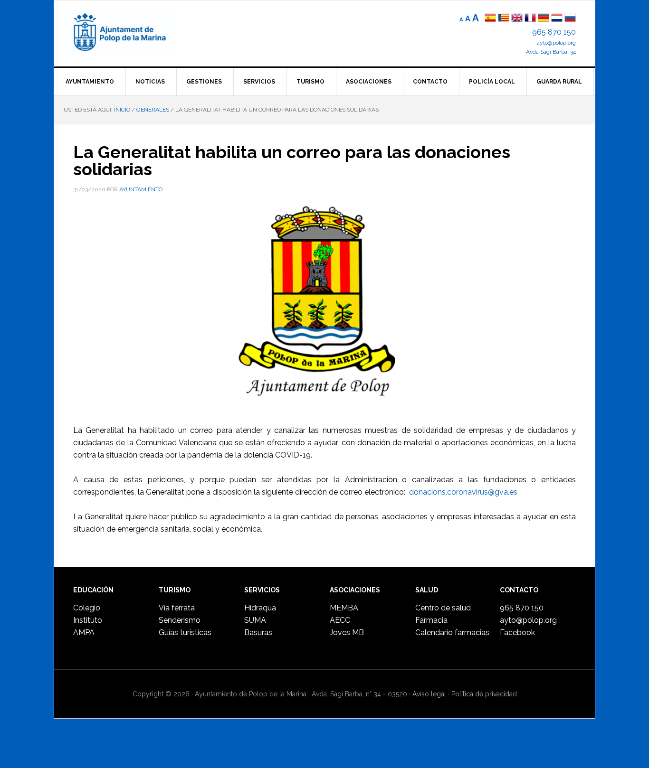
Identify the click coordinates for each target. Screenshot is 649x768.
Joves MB (347, 632)
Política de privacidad (484, 694)
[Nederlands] (557, 18)
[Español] (490, 18)
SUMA (255, 620)
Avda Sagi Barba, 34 (551, 51)
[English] (517, 18)
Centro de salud (443, 607)
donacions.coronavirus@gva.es (463, 491)
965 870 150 (554, 32)
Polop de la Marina (130, 31)
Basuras (258, 632)
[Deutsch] (543, 18)
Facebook (517, 632)
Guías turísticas (185, 632)
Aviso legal (429, 694)
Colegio (86, 607)
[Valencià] (503, 18)
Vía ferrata (177, 607)
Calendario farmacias (452, 632)
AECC (340, 620)
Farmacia (431, 620)
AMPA (84, 632)
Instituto (87, 620)
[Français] (530, 18)
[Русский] (570, 18)
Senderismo (179, 620)
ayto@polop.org (556, 42)
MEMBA (344, 607)
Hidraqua (260, 607)
